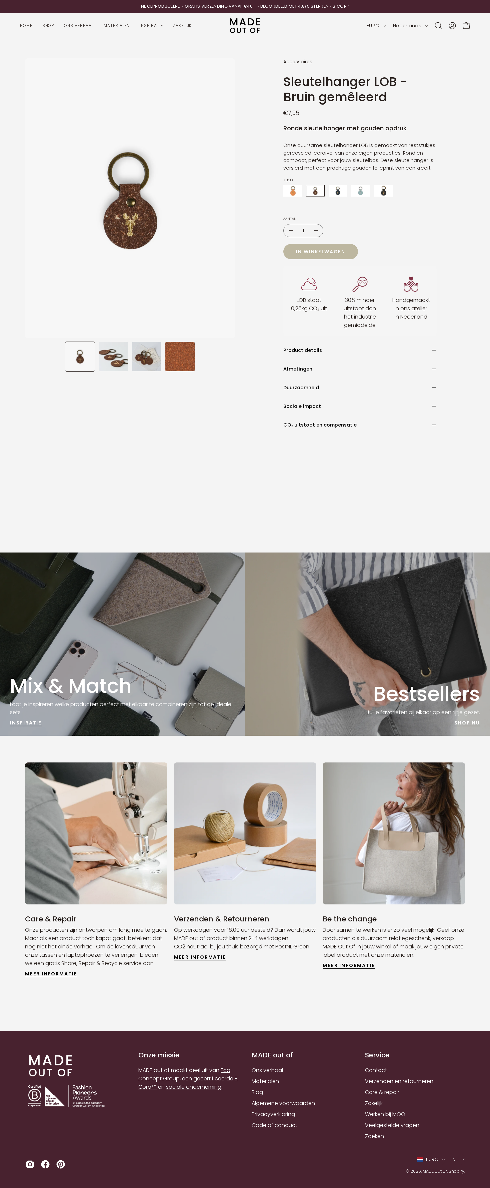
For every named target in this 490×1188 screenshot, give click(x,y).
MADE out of (272, 1055)
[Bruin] (315, 191)
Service (377, 1055)
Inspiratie (26, 723)
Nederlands (407, 25)
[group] (245, 6)
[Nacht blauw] (338, 191)
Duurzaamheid (301, 387)
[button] (438, 26)
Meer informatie (51, 974)
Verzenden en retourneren (399, 1081)
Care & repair (382, 1092)
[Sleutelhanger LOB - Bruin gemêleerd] (80, 357)
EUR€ (373, 25)
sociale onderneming (193, 1087)
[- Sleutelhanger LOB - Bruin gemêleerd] (290, 230)
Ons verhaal (267, 1070)
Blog (257, 1092)
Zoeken (374, 1136)
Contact (376, 1070)
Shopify (456, 1171)
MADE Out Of (435, 1171)
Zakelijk (374, 1103)
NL (455, 1159)
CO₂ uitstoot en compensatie (320, 425)
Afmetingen (297, 369)
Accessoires (297, 61)
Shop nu (467, 723)
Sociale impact (302, 406)
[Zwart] (383, 191)
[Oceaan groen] (360, 191)
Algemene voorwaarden (283, 1103)
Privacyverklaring (273, 1114)
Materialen (265, 1081)
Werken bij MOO (385, 1114)
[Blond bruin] (292, 191)
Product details (302, 350)
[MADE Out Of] (245, 25)
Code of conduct (274, 1125)
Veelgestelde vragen (392, 1125)
